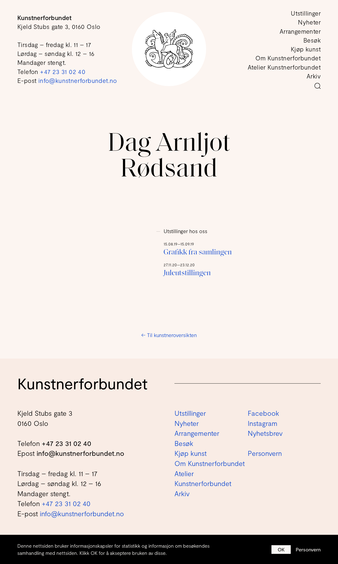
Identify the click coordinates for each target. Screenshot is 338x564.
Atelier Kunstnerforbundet (284, 67)
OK (281, 549)
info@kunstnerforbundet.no (77, 80)
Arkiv (314, 76)
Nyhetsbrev (265, 433)
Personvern (308, 549)
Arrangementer (300, 31)
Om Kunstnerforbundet (288, 58)
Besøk (312, 40)
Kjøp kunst (306, 49)
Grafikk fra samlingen (198, 252)
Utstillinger (306, 13)
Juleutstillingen (187, 273)
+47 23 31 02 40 (62, 71)
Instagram (262, 423)
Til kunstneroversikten (169, 335)
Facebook (263, 413)
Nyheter (309, 22)
